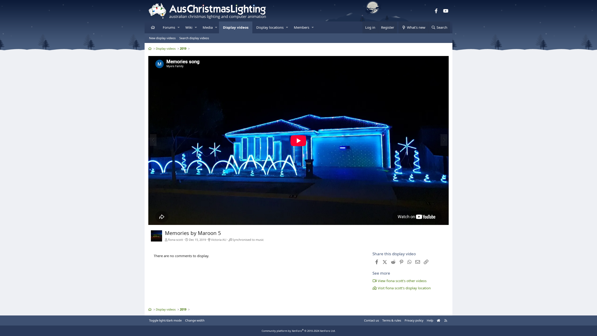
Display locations (270, 27)
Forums (169, 27)
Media (208, 27)
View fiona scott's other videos (402, 280)
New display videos (162, 38)
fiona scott (175, 240)
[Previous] (152, 140)
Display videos (235, 27)
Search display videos (194, 38)
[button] (178, 27)
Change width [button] (195, 320)
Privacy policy (414, 320)
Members (301, 27)
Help (430, 320)
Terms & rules (391, 320)
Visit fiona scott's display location (404, 288)
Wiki (188, 27)
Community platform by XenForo (299, 330)
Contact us (371, 320)
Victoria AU (218, 240)
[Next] (444, 140)
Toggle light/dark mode (165, 320)
